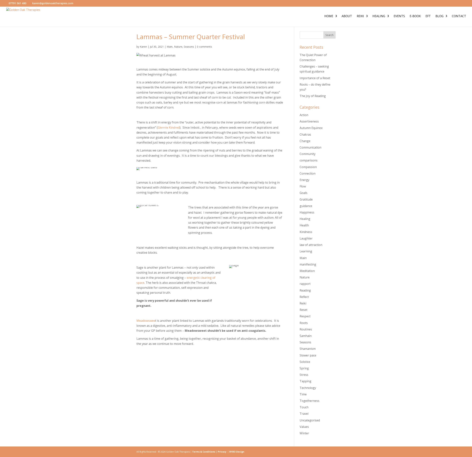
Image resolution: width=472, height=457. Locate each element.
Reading (305, 290)
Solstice (305, 362)
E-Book (415, 16)
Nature (178, 46)
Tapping (305, 381)
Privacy (223, 451)
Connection (307, 173)
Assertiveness (309, 121)
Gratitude (306, 199)
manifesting (308, 264)
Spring (304, 368)
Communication (310, 147)
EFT (428, 16)
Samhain (306, 336)
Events (399, 16)
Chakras (305, 134)
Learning (306, 251)
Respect (305, 316)
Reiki (360, 16)
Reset (303, 310)
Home (328, 16)
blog (439, 16)
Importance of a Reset (315, 78)
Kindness (306, 232)
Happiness (307, 212)
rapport (305, 284)
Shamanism (308, 349)
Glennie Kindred (169, 127)
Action (304, 115)
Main (170, 46)
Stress (304, 375)
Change (305, 141)
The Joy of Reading (313, 96)
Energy (304, 180)
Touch (304, 407)
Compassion (308, 167)
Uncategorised (310, 420)
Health (304, 225)
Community (307, 154)
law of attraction (311, 245)
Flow (303, 186)
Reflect (304, 297)
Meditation (307, 271)
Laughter (306, 238)
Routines (306, 329)
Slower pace (308, 355)
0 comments (204, 46)
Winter (304, 433)
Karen (143, 46)
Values (304, 427)
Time (303, 394)
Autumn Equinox (311, 128)
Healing (378, 16)
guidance (306, 206)
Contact (459, 16)
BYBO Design (236, 451)
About (347, 16)
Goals (303, 193)
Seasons (189, 46)
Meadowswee (145, 321)
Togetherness (309, 401)
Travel (304, 414)
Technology (308, 388)
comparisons (308, 160)
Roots (304, 323)
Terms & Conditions (203, 451)
